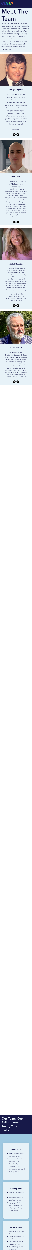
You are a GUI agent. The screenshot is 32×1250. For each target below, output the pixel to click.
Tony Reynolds (16, 347)
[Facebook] (17, 134)
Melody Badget (16, 264)
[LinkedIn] (14, 134)
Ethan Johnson (16, 176)
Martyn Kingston (16, 89)
